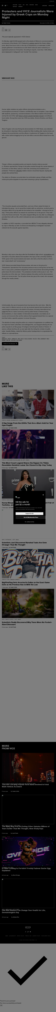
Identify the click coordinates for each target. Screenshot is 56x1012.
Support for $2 (29, 513)
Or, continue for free (29, 521)
